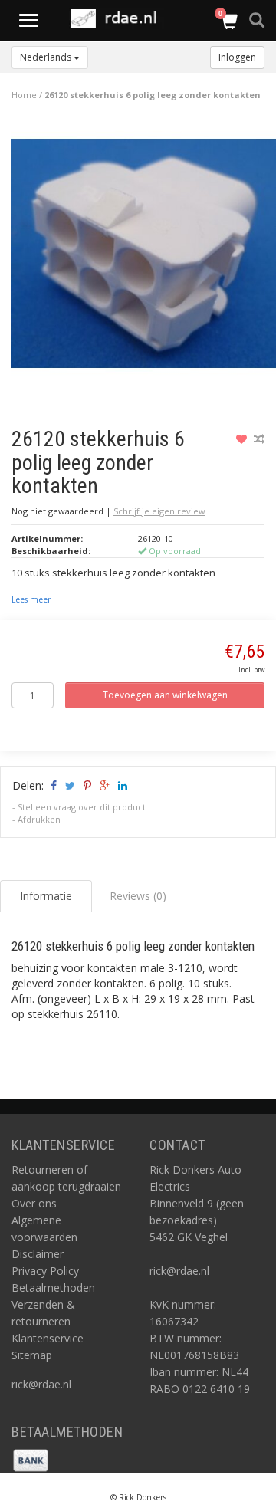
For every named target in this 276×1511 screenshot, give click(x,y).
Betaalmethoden (53, 1287)
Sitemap (32, 1355)
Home (24, 94)
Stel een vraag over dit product (82, 807)
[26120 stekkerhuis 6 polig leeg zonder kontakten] (144, 257)
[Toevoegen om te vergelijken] (259, 439)
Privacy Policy (45, 1270)
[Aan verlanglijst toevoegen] (243, 439)
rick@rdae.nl (41, 1384)
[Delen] (52, 785)
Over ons (34, 1203)
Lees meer (31, 599)
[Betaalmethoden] (31, 1459)
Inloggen (237, 57)
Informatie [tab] (46, 896)
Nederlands (47, 57)
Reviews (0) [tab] (138, 896)
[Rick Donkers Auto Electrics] (118, 18)
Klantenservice (48, 1338)
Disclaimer (38, 1254)
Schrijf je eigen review (159, 511)
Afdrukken (39, 819)
